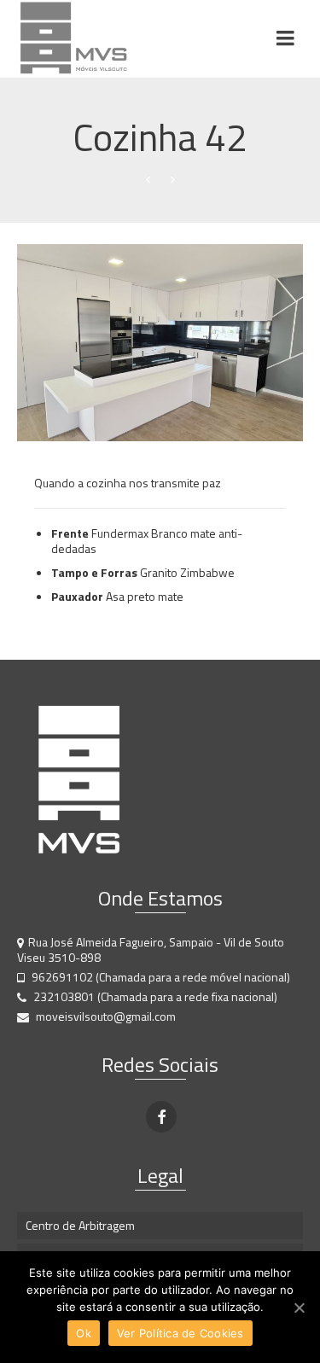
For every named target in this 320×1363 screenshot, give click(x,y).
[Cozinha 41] (148, 180)
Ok (83, 1333)
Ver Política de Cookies (180, 1333)
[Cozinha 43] (173, 180)
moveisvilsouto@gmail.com (104, 1016)
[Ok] (298, 1307)
